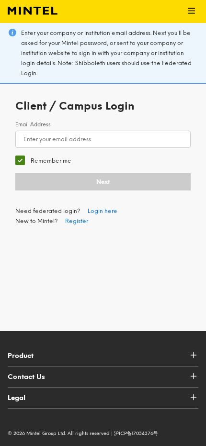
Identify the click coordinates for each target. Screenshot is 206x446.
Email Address (33, 125)
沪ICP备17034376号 (136, 433)
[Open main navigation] (191, 11)
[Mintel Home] (28, 11)
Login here (102, 211)
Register (76, 221)
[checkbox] (43, 161)
